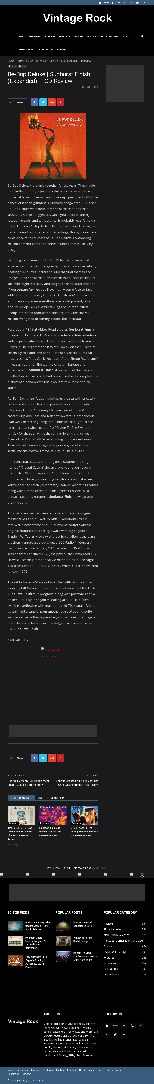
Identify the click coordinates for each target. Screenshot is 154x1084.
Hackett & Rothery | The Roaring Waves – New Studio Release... (37, 926)
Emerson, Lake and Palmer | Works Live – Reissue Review (51, 831)
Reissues (22, 60)
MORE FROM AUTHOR (51, 798)
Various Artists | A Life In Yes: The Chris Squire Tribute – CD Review (77, 783)
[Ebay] (106, 2)
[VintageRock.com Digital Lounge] (63, 941)
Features (64, 36)
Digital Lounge (109, 36)
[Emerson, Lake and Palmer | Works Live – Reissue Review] (53, 815)
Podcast (50, 36)
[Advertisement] (53, 731)
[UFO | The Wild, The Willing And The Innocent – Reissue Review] (84, 815)
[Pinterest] (125, 2)
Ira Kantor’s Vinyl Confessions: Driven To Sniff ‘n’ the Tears (85, 956)
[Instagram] (119, 2)
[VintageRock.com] (77, 17)
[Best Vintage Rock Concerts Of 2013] (63, 926)
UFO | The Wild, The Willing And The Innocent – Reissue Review (84, 831)
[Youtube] (143, 2)
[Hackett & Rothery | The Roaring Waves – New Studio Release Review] (15, 926)
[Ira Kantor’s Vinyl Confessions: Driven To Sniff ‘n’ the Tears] (63, 956)
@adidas (99, 868)
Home (11, 60)
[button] (141, 36)
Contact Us (46, 49)
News (21, 36)
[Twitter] (137, 2)
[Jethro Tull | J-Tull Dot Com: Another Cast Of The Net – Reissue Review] (21, 815)
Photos (78, 36)
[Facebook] (113, 2)
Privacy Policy (26, 49)
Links (125, 36)
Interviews (35, 36)
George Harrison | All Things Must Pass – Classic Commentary (28, 783)
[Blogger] (100, 2)
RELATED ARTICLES (21, 798)
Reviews (91, 36)
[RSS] (131, 2)
